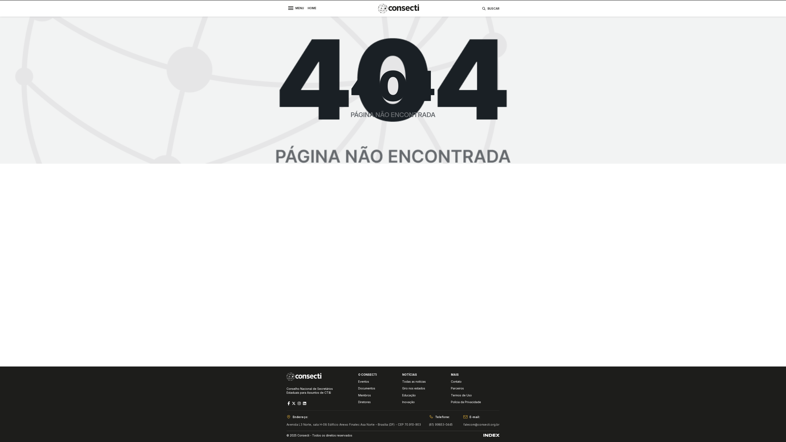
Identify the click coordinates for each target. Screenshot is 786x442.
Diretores (364, 402)
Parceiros (457, 388)
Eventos (363, 381)
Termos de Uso (461, 395)
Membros (364, 395)
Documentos (366, 388)
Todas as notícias (414, 381)
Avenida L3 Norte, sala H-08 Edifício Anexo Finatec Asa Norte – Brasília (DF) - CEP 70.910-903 (354, 424)
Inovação (408, 402)
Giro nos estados (413, 388)
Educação (409, 395)
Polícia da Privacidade (466, 402)
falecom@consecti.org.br (481, 424)
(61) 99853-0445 (441, 424)
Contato (456, 381)
